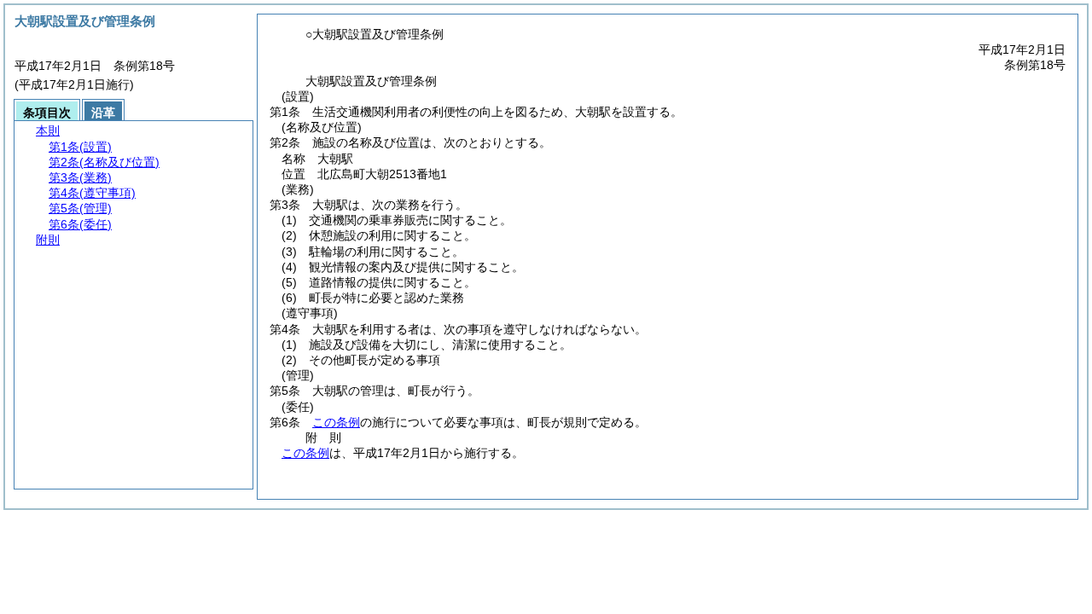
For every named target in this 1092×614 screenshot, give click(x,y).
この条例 (336, 422)
